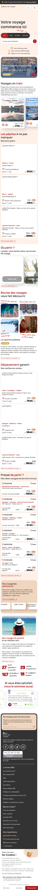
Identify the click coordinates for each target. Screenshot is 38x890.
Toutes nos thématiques (8, 286)
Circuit (11, 35)
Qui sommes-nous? (9, 771)
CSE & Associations (9, 781)
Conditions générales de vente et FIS (14, 795)
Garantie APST (7, 817)
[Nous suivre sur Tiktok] (17, 746)
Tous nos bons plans (7, 241)
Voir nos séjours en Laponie (9, 358)
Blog (4, 778)
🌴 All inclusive (7, 846)
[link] (29, 7)
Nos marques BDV (9, 774)
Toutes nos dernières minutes (10, 575)
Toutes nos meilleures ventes (10, 468)
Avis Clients (6, 785)
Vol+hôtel (17, 35)
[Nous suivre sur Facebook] (5, 746)
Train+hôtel (25, 35)
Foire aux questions (9, 810)
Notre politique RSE (9, 788)
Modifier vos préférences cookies (13, 802)
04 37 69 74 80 (12, 752)
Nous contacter (7, 814)
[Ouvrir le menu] (34, 7)
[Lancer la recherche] (35, 41)
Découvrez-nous (7, 661)
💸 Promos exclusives (10, 842)
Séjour (4, 35)
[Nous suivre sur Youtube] (23, 746)
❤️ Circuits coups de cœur (11, 839)
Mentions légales (8, 799)
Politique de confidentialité (11, 792)
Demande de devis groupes (11, 824)
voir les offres (31, 2)
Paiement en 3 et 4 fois (10, 820)
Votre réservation (8, 827)
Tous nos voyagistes (8, 599)
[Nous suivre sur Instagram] (11, 746)
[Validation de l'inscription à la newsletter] (34, 727)
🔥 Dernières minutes (9, 835)
